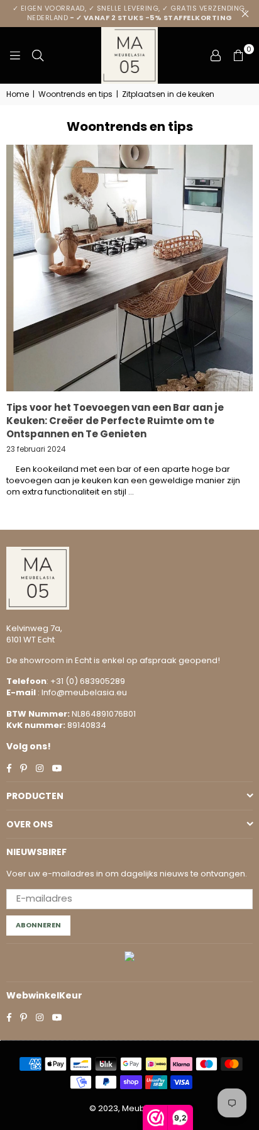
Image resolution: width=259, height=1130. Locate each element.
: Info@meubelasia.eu (81, 692)
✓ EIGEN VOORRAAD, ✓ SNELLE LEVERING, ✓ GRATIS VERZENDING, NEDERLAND (130, 13)
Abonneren (38, 925)
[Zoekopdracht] (37, 55)
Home (17, 94)
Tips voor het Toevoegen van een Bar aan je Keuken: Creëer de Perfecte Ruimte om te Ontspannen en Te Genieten (115, 420)
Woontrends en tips (75, 94)
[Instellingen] (215, 55)
